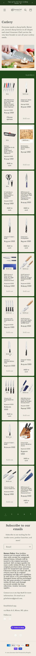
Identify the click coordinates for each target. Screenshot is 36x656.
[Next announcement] (32, 3)
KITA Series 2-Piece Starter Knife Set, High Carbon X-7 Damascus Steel (9, 277)
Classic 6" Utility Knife (26, 360)
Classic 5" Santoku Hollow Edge (9, 361)
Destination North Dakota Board (25, 147)
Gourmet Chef (14, 652)
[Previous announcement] (4, 3)
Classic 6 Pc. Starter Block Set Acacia (26, 444)
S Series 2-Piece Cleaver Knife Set (9, 488)
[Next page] (30, 514)
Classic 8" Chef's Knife (9, 443)
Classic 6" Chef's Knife (9, 237)
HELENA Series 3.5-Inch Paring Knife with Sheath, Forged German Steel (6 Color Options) (9, 103)
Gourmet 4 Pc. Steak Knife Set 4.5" (9, 320)
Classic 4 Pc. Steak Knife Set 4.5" (9, 400)
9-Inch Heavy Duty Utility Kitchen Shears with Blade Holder (8, 195)
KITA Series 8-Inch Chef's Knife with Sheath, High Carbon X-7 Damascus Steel (26, 490)
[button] (4, 10)
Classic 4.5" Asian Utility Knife (26, 100)
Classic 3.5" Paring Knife (25, 237)
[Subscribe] (29, 546)
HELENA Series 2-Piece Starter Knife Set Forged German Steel (26, 400)
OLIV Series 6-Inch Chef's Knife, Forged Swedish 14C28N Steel (26, 321)
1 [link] (5, 514)
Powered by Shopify (25, 652)
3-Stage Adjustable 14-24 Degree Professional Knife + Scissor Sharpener (9, 149)
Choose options (10, 118)
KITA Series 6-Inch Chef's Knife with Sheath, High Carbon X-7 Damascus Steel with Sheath (26, 195)
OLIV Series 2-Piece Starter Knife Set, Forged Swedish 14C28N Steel (26, 277)
